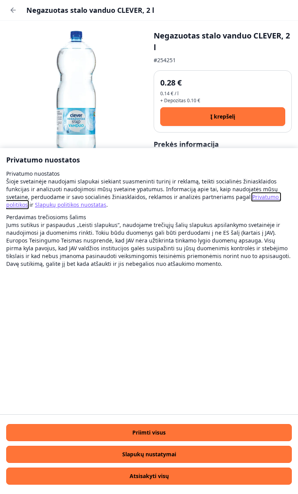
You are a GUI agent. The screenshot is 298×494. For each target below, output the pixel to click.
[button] (149, 432)
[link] (70, 204)
